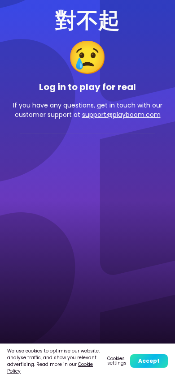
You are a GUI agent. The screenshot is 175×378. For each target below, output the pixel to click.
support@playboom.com (121, 114)
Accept (149, 361)
